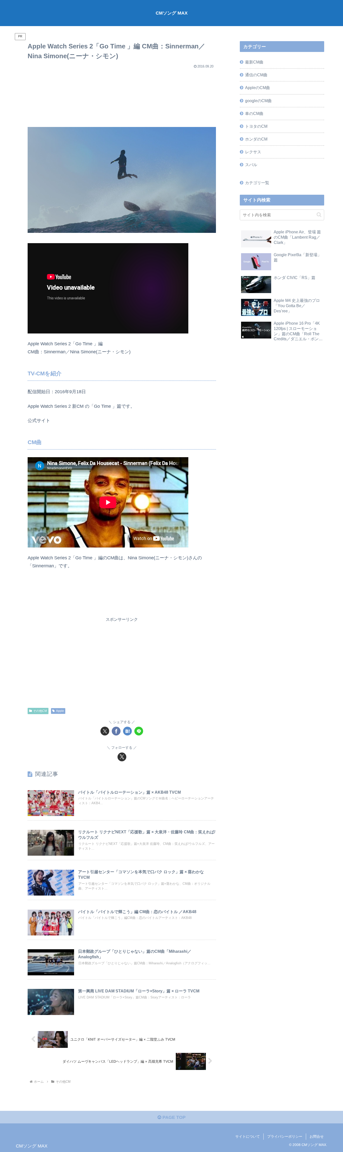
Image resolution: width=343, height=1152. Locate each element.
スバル (251, 164)
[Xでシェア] (104, 731)
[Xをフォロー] (122, 757)
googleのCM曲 (258, 100)
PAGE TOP (173, 1117)
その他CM (40, 711)
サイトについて (247, 1136)
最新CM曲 (254, 62)
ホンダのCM (256, 139)
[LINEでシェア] (138, 731)
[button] (319, 215)
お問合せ (317, 1136)
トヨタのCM (256, 126)
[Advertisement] (122, 96)
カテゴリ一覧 (257, 182)
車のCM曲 (254, 113)
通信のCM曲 (256, 75)
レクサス (253, 152)
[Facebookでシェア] (116, 731)
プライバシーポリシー (284, 1136)
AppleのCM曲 (257, 87)
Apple (60, 711)
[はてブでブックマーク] (127, 731)
